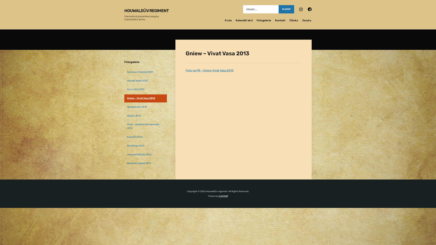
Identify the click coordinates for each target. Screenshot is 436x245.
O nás (228, 20)
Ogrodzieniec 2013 (137, 106)
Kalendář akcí (244, 20)
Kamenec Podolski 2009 (140, 72)
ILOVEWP (223, 196)
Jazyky (306, 20)
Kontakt (280, 20)
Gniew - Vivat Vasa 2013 (141, 98)
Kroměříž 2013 (135, 137)
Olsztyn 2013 (134, 115)
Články (293, 20)
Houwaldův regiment (146, 10)
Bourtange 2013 (135, 145)
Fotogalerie (264, 20)
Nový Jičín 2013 (135, 89)
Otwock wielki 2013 (137, 80)
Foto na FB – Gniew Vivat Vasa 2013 (209, 70)
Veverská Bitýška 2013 (139, 154)
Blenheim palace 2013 (139, 163)
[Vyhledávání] (261, 9)
